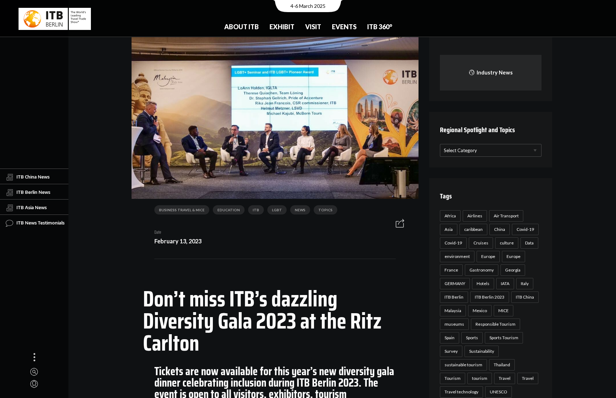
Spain (450, 337)
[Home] (55, 19)
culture (507, 242)
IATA (505, 283)
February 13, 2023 (177, 241)
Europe (488, 256)
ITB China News (33, 176)
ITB (256, 210)
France (451, 270)
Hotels (483, 283)
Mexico (480, 310)
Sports (472, 337)
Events (344, 27)
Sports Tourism (503, 337)
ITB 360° (379, 27)
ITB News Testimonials (40, 222)
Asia (449, 229)
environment (457, 256)
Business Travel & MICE (182, 210)
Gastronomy (481, 270)
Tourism (453, 378)
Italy (525, 283)
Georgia (512, 270)
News (300, 210)
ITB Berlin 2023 (489, 297)
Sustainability (481, 351)
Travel (504, 378)
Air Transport (506, 215)
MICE (503, 310)
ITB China (525, 297)
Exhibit (282, 27)
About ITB (241, 27)
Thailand (502, 364)
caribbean (473, 229)
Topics (325, 210)
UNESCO (498, 391)
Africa (450, 215)
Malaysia (453, 310)
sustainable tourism (463, 364)
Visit (313, 27)
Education (228, 210)
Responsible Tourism (495, 324)
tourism (479, 378)
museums (454, 324)
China (499, 229)
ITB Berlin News (33, 192)
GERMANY (455, 283)
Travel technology (461, 391)
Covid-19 (525, 229)
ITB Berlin (454, 297)
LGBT (277, 210)
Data (529, 242)
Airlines (474, 215)
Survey (451, 351)
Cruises (480, 242)
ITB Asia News (31, 207)
